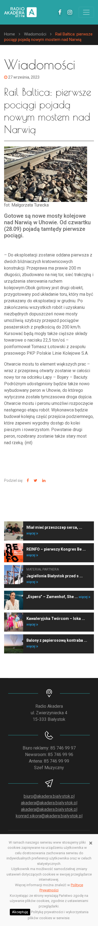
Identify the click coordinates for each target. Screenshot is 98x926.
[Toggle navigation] (86, 12)
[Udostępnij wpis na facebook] (27, 480)
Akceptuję (20, 912)
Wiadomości (35, 34)
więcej (31, 533)
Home (9, 34)
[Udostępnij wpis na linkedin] (43, 480)
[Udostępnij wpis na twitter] (35, 480)
